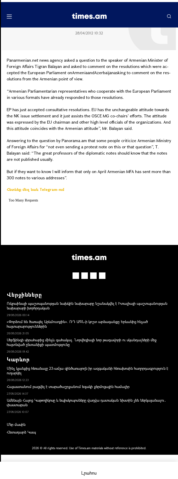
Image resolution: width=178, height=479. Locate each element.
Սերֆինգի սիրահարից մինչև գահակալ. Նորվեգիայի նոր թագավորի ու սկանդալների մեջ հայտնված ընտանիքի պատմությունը (82, 342)
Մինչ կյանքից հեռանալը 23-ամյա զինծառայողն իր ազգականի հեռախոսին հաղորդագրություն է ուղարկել (87, 370)
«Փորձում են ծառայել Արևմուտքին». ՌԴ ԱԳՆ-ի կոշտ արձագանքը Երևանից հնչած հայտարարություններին (77, 324)
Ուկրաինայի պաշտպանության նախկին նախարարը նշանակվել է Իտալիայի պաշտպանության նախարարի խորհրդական (87, 305)
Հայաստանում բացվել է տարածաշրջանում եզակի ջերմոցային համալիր (68, 386)
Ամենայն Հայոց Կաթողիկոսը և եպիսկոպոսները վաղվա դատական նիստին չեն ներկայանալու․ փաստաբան (86, 402)
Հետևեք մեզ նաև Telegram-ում (35, 189)
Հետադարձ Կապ (21, 432)
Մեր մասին (16, 424)
